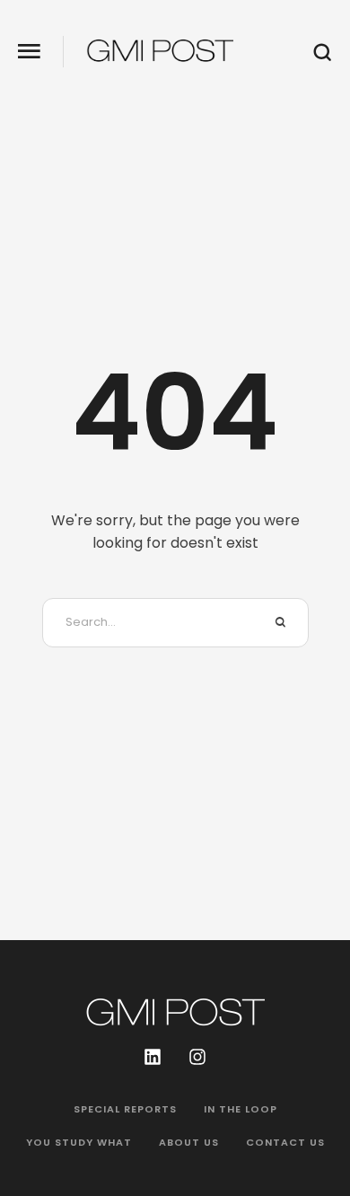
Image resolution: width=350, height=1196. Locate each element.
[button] (29, 51)
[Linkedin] (153, 1057)
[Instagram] (197, 1057)
